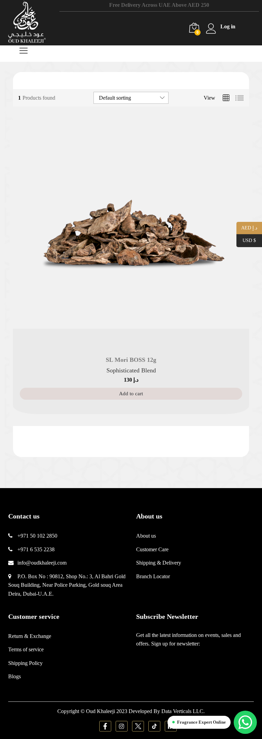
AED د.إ (246, 227)
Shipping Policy (25, 663)
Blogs (14, 676)
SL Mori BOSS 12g (131, 359)
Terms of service (26, 649)
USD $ (246, 240)
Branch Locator (153, 576)
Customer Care (152, 549)
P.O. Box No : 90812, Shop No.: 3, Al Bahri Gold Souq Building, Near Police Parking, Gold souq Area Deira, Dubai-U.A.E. (67, 585)
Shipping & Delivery (158, 563)
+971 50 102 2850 (37, 536)
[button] (131, 394)
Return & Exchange (29, 636)
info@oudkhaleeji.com (42, 563)
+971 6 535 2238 (36, 549)
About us (146, 536)
